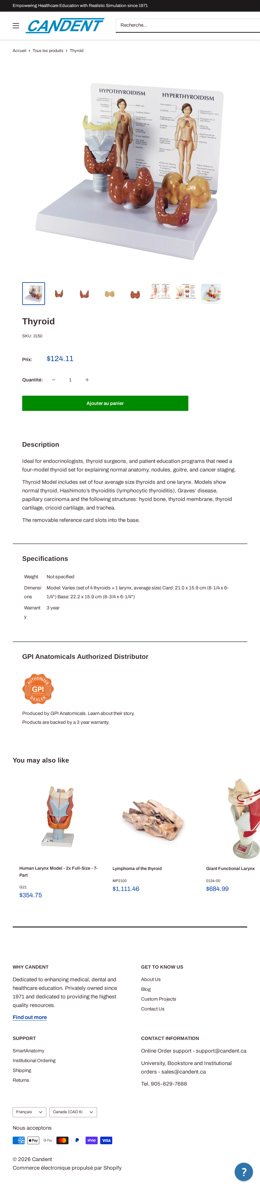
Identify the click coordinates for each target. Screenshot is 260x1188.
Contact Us (153, 1008)
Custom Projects (158, 999)
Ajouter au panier (105, 403)
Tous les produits (48, 51)
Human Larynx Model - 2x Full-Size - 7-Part (58, 872)
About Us (151, 979)
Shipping (22, 1070)
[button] (244, 1172)
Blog (146, 989)
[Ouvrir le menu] (16, 25)
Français (24, 1112)
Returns (21, 1080)
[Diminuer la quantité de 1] (53, 379)
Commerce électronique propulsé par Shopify (67, 1168)
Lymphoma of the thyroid (137, 868)
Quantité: (32, 379)
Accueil (19, 51)
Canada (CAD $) (68, 1112)
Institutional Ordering (34, 1060)
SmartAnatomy (28, 1050)
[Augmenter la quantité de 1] (87, 379)
